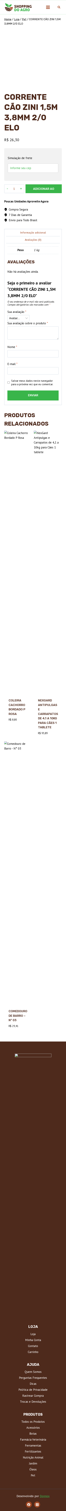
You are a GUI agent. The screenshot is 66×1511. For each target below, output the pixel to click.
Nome (12, 347)
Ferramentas (33, 1445)
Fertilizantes (33, 1451)
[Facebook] (29, 1504)
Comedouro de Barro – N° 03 (18, 1015)
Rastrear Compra (33, 1396)
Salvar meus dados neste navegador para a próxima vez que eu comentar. (32, 382)
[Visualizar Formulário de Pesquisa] (59, 7)
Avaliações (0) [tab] (33, 239)
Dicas (33, 1384)
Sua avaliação (16, 312)
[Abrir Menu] (48, 7)
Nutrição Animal (33, 1457)
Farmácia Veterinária (33, 1439)
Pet (33, 1475)
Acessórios (33, 1428)
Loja (33, 1334)
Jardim (33, 1463)
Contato (33, 1346)
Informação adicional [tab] (33, 232)
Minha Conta (33, 1340)
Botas (33, 1434)
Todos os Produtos (33, 1422)
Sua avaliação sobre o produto (27, 323)
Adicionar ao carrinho (43, 190)
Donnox (45, 1496)
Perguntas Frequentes (33, 1378)
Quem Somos (33, 1372)
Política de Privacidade (33, 1390)
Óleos (33, 1469)
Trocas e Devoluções (33, 1402)
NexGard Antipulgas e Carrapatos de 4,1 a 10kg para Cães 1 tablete (48, 714)
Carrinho (33, 1352)
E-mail (12, 364)
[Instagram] (37, 1504)
